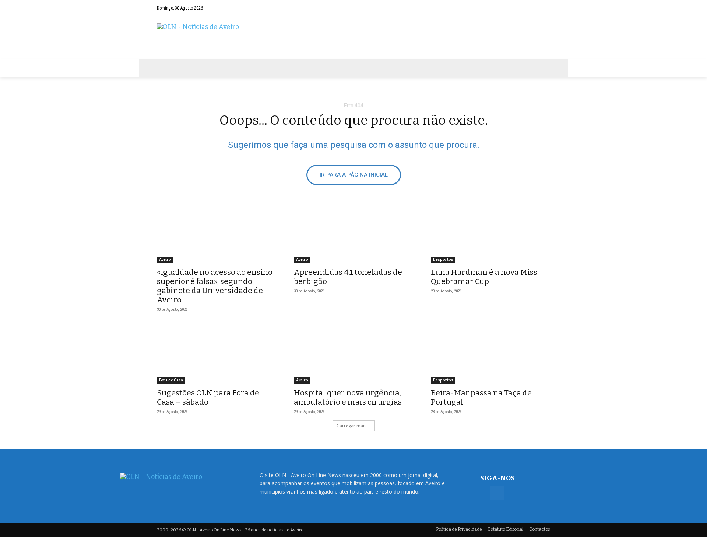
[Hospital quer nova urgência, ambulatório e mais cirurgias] (353, 354)
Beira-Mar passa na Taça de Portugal (481, 397)
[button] (530, 8)
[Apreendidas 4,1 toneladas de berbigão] (353, 233)
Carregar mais (351, 426)
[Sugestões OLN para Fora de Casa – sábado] (216, 354)
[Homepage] (353, 37)
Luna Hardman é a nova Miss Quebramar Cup (484, 276)
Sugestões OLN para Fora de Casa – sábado (208, 397)
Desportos (443, 259)
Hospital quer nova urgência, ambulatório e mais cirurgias (348, 397)
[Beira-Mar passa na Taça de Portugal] (490, 354)
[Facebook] (544, 8)
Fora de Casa (171, 380)
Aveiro (165, 259)
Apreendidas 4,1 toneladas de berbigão (348, 276)
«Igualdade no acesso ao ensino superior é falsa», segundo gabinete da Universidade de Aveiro (214, 286)
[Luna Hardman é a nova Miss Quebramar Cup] (490, 233)
